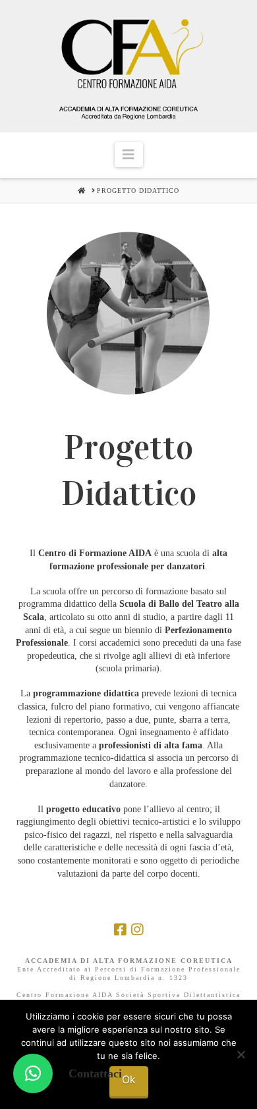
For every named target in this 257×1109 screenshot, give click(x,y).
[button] (129, 154)
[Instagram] (137, 930)
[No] (240, 1054)
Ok (129, 1079)
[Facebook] (120, 930)
